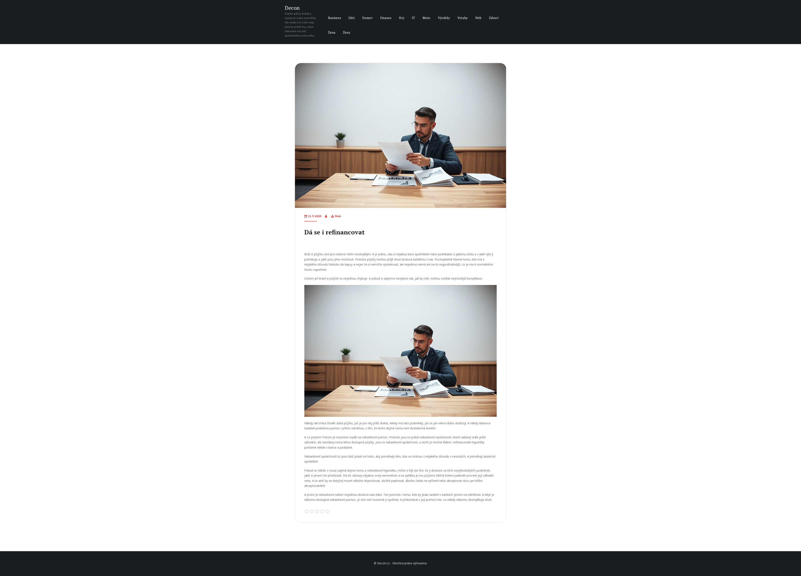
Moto (427, 18)
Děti (352, 18)
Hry (401, 18)
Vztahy (462, 18)
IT (413, 18)
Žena (331, 32)
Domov (367, 18)
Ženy (346, 32)
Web (478, 18)
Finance (386, 18)
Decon (292, 7)
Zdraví (494, 18)
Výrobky (444, 18)
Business (334, 18)
